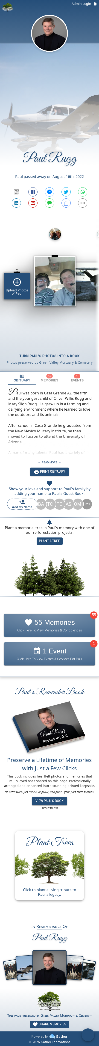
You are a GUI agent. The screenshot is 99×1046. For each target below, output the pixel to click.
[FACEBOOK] (33, 192)
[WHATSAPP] (82, 192)
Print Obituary (52, 471)
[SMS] (49, 203)
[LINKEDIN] (16, 203)
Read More (49, 462)
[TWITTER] (66, 192)
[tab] (22, 378)
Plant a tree (49, 541)
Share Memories (52, 1024)
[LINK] (82, 203)
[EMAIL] (33, 203)
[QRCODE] (16, 192)
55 (94, 615)
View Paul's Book (49, 801)
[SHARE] (66, 203)
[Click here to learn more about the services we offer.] (49, 1002)
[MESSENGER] (49, 192)
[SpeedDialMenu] (88, 1034)
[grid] (49, 297)
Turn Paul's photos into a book (50, 356)
